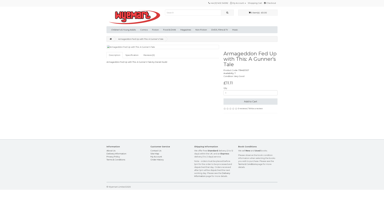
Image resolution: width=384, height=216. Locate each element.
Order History (157, 159)
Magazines (185, 29)
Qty (225, 88)
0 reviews (242, 108)
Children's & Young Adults (123, 29)
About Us (110, 150)
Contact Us (155, 150)
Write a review (256, 108)
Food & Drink (169, 29)
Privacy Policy (113, 156)
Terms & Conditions (115, 159)
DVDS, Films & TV (219, 29)
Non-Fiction (201, 29)
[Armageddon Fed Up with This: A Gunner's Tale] (162, 47)
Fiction (155, 29)
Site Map (154, 153)
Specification (131, 55)
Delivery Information (116, 153)
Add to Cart (250, 101)
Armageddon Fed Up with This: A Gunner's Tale (140, 39)
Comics (144, 29)
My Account (156, 156)
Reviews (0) (149, 55)
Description (114, 55)
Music (235, 29)
